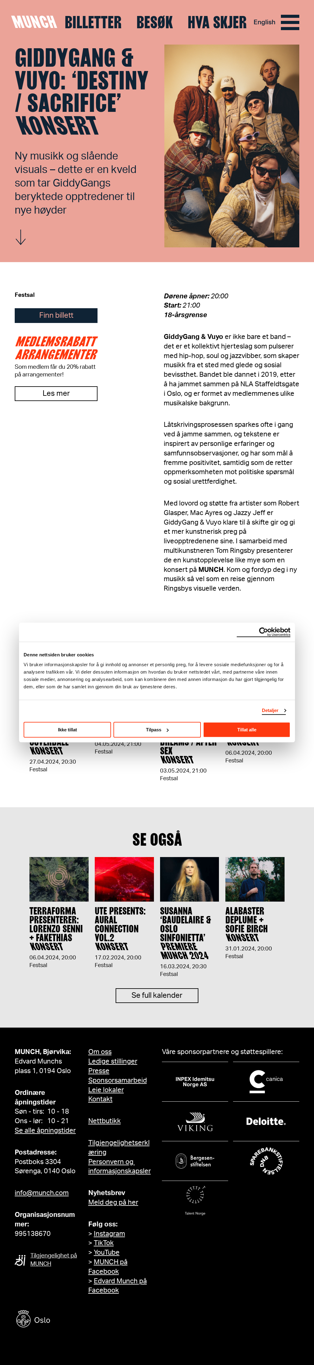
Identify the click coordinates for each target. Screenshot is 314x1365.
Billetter (93, 22)
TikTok (104, 1243)
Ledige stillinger (112, 1061)
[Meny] (290, 22)
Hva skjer (217, 22)
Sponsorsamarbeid (117, 1080)
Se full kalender (157, 995)
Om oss (100, 1051)
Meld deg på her (113, 1202)
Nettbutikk (104, 1121)
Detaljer (270, 710)
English (264, 22)
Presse (98, 1071)
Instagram (109, 1233)
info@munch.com (42, 1193)
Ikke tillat (67, 729)
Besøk (154, 22)
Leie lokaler (106, 1090)
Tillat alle (246, 729)
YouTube (107, 1252)
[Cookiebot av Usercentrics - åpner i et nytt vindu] (263, 632)
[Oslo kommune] (61, 1320)
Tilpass (153, 729)
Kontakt (100, 1099)
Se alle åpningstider (45, 1130)
